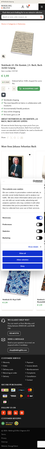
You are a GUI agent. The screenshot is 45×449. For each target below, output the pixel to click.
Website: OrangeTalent (9, 446)
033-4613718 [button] (14, 333)
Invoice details (32, 366)
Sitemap (4, 442)
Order (5, 366)
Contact (30, 380)
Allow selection (22, 260)
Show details (33, 247)
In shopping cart (30, 89)
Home (3, 24)
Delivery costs (8, 369)
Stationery (21, 24)
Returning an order (10, 373)
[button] (27, 7)
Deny (22, 266)
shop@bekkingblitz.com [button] (18, 350)
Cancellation (31, 376)
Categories (12, 24)
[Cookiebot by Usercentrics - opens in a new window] (32, 181)
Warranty (6, 362)
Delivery (6, 376)
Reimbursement (33, 369)
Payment (30, 362)
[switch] (39, 224)
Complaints (31, 373)
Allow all (22, 253)
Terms (3, 434)
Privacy (3, 438)
